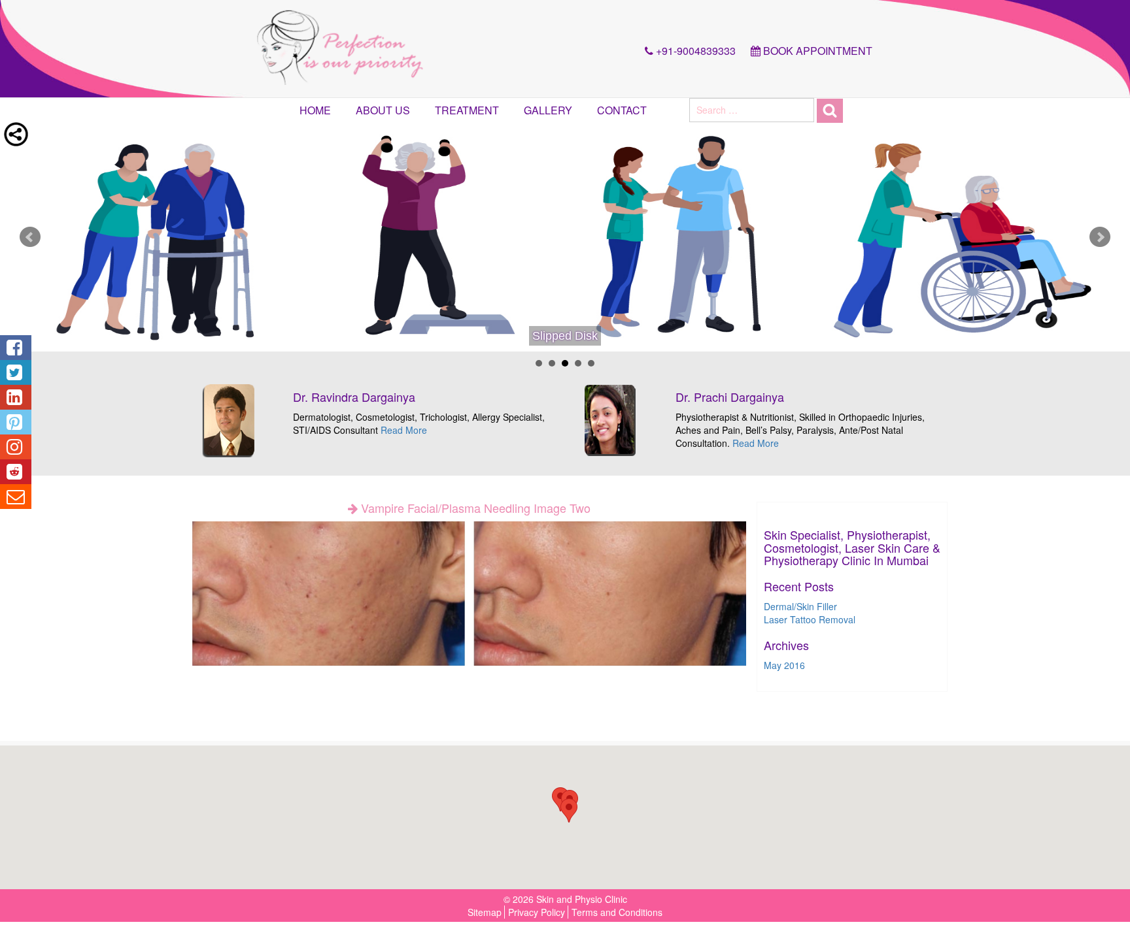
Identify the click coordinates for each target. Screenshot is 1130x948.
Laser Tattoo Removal (809, 619)
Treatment (467, 110)
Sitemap (485, 912)
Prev (30, 237)
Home (315, 110)
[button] (568, 810)
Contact (622, 110)
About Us (383, 110)
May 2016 (784, 665)
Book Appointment (816, 50)
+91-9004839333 (694, 50)
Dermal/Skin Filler (800, 606)
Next (1099, 237)
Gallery (548, 110)
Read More (404, 429)
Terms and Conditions (617, 912)
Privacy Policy (536, 912)
